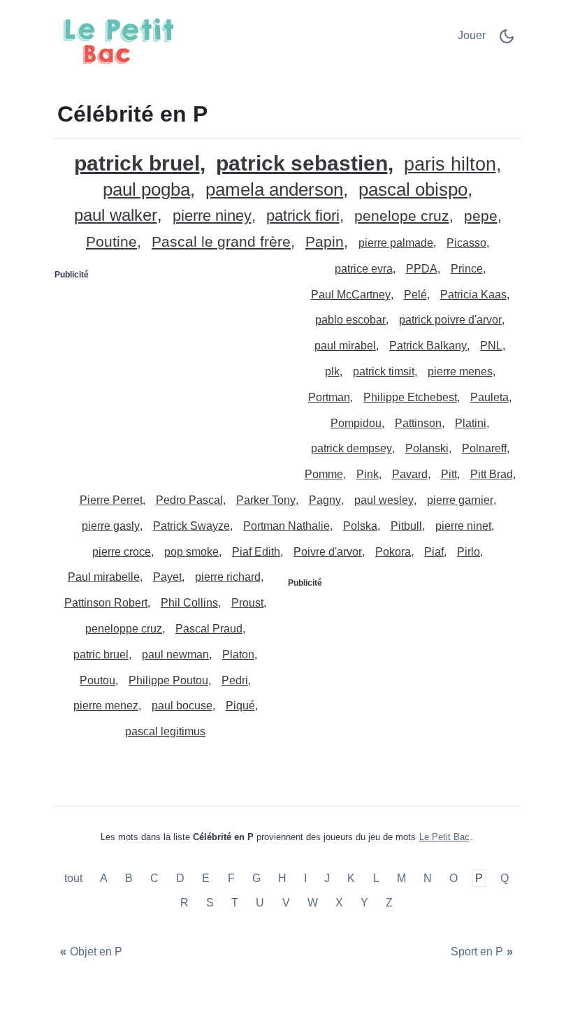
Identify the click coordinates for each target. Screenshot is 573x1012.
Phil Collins (189, 603)
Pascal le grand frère (221, 242)
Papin (324, 242)
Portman (329, 397)
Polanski (427, 448)
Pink (367, 474)
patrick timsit (383, 371)
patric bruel (101, 654)
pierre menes (460, 371)
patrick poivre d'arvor (450, 320)
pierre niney (212, 216)
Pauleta (489, 397)
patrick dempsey (351, 448)
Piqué (240, 705)
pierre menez (105, 705)
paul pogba (146, 189)
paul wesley (384, 500)
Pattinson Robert (105, 603)
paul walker (115, 215)
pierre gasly (111, 526)
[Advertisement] (170, 373)
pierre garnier (460, 500)
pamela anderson (274, 189)
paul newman (175, 654)
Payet (167, 577)
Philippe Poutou (168, 680)
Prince (467, 269)
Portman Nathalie (286, 526)
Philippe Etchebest (410, 397)
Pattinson (418, 423)
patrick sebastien (302, 163)
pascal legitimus (165, 731)
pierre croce (121, 552)
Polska (360, 526)
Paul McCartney (351, 295)
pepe (481, 216)
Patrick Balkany (428, 346)
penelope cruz (401, 216)
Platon (238, 654)
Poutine (111, 242)
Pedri (235, 680)
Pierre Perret (111, 500)
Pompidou (356, 423)
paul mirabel (345, 346)
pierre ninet (463, 526)
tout (74, 878)
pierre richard (228, 577)
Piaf (434, 552)
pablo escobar (350, 320)
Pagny (325, 500)
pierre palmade (395, 243)
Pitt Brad (491, 474)
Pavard (410, 474)
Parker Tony (266, 500)
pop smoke (191, 552)
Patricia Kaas (473, 295)
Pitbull (406, 526)
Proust (247, 603)
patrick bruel (137, 163)
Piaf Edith (256, 552)
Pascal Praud (208, 629)
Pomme (324, 474)
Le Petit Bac (444, 837)
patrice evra (364, 269)
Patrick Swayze (191, 526)
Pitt (449, 474)
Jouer (472, 35)
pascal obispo (412, 189)
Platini (470, 423)
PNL (491, 346)
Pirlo (468, 552)
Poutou (97, 680)
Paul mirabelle (104, 577)
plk (332, 371)
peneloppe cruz (123, 629)
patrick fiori (303, 216)
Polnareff (484, 448)
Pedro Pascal (189, 500)
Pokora (393, 552)
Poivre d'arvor (327, 552)
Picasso (466, 243)
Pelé (415, 295)
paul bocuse (182, 705)
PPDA (421, 269)
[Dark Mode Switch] (507, 41)
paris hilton (450, 164)
